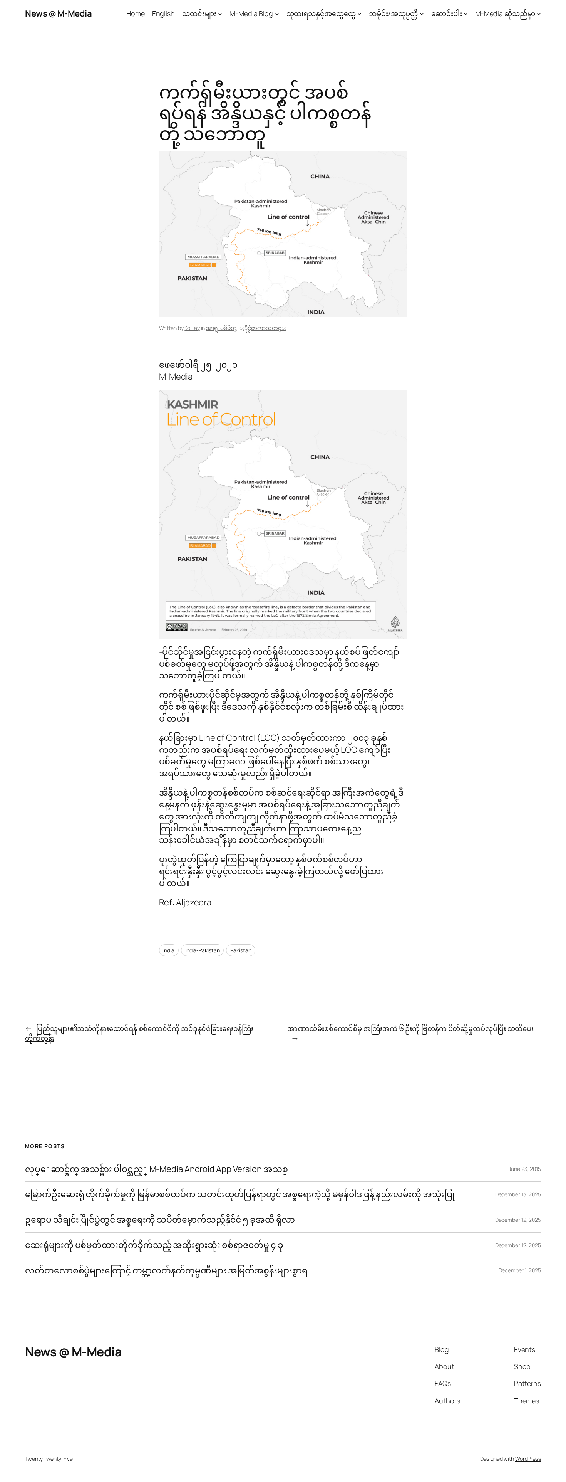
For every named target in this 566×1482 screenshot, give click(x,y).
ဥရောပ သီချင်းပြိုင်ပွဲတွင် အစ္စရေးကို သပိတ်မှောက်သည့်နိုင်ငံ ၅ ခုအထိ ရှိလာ (160, 1220)
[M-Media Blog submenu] (277, 14)
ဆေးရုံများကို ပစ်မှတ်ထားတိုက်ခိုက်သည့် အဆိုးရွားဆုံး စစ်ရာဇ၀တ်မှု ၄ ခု (155, 1245)
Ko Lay (191, 327)
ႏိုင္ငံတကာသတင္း (267, 327)
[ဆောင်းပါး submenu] (466, 14)
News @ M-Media (58, 13)
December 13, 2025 (518, 1194)
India (169, 950)
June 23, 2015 (525, 1168)
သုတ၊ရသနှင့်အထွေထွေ (321, 13)
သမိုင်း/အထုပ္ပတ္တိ (393, 13)
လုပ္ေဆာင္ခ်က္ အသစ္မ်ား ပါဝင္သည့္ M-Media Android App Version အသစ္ (156, 1169)
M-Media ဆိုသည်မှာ (505, 13)
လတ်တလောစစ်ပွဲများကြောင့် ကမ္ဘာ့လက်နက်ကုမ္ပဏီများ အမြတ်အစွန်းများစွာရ (166, 1270)
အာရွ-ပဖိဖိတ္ (221, 327)
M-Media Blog (251, 13)
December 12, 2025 (518, 1219)
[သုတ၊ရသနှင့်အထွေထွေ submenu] (359, 14)
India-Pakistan (202, 950)
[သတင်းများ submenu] (220, 14)
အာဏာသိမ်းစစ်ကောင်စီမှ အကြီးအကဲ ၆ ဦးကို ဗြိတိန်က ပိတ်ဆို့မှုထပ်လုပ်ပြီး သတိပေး (410, 1028)
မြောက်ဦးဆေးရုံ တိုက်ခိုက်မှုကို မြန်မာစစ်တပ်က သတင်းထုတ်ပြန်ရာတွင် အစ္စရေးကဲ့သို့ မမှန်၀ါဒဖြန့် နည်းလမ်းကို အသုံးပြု (239, 1194)
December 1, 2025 (520, 1270)
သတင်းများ (199, 13)
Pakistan (240, 950)
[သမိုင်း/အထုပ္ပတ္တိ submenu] (422, 14)
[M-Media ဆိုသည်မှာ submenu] (539, 14)
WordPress (528, 1458)
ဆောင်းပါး (446, 13)
